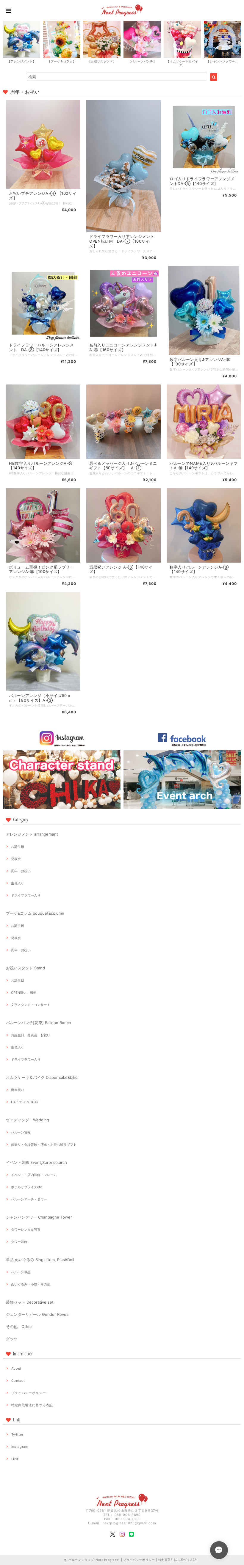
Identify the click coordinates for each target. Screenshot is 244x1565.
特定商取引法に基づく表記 (32, 1405)
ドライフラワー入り (25, 895)
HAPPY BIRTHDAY (24, 1102)
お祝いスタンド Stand (25, 968)
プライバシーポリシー (28, 1393)
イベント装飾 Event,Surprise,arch (36, 1162)
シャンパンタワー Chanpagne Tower (39, 1217)
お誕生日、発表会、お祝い (30, 1035)
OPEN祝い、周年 (23, 993)
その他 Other (19, 1326)
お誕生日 (17, 846)
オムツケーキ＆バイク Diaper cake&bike (42, 1077)
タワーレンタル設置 (25, 1229)
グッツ (12, 1338)
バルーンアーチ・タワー (29, 1199)
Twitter (17, 1434)
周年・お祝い (21, 871)
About (16, 1368)
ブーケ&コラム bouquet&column (35, 913)
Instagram (20, 1447)
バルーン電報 (21, 1132)
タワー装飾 (19, 1242)
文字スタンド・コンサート (30, 1005)
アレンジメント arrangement (32, 834)
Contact (18, 1381)
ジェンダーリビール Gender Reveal (37, 1314)
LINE (15, 1459)
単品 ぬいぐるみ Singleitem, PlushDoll (40, 1259)
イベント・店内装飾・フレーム (34, 1175)
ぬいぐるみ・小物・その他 (30, 1284)
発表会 (16, 859)
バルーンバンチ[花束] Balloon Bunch (38, 1022)
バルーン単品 (21, 1272)
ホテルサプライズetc (26, 1187)
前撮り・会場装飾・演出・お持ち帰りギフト (43, 1144)
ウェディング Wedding (27, 1119)
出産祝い (17, 1090)
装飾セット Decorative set (30, 1302)
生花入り (17, 883)
